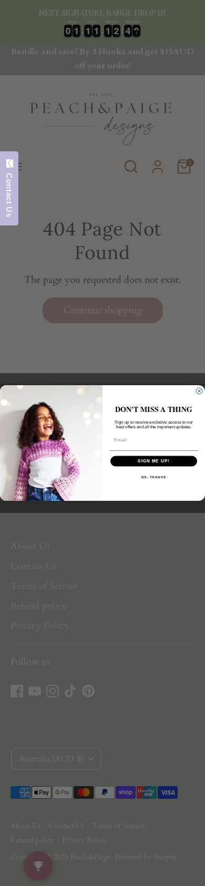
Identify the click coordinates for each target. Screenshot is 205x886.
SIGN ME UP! (154, 461)
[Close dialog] (199, 391)
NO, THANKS (154, 477)
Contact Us (9, 192)
